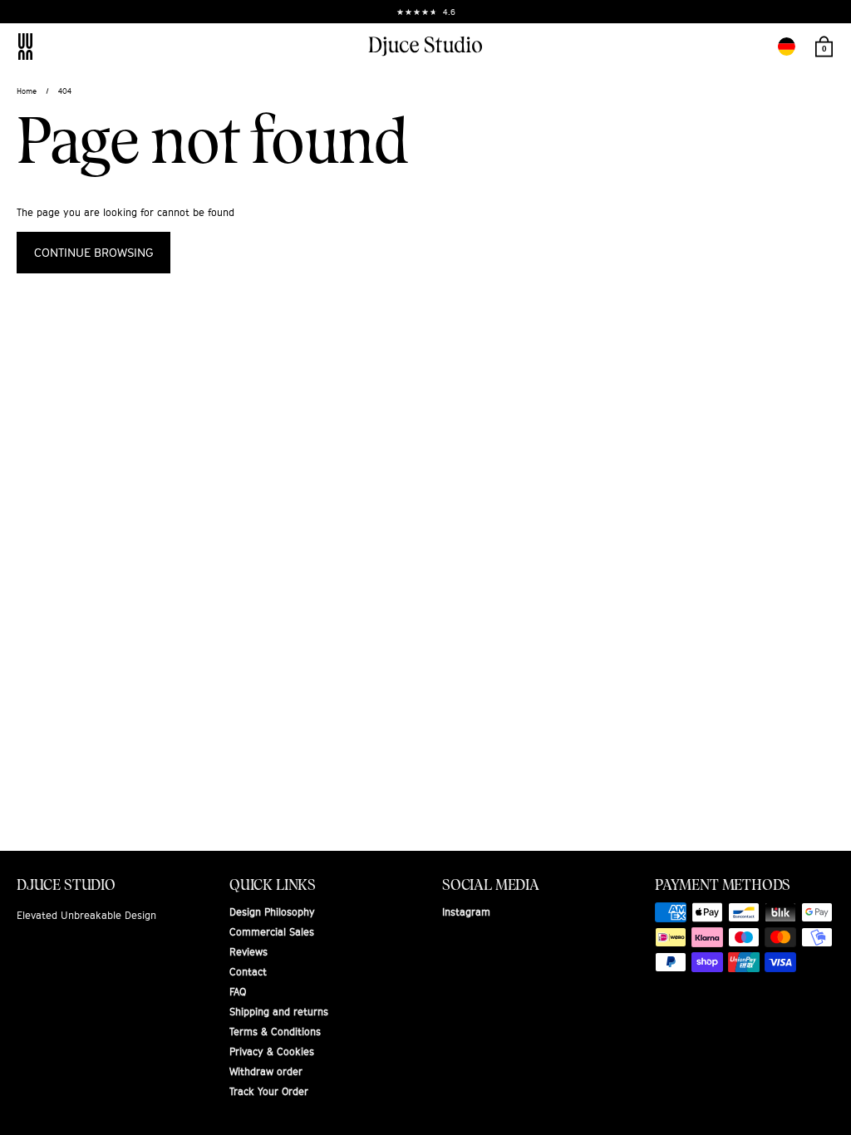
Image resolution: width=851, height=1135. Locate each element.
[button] (786, 46)
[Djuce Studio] (425, 46)
